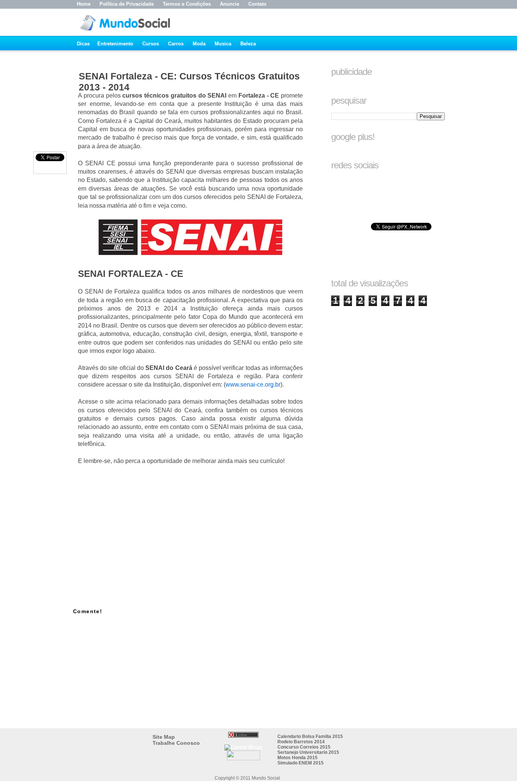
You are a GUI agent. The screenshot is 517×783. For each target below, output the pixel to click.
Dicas (83, 44)
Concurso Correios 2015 (303, 747)
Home (83, 4)
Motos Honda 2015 (297, 757)
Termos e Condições (187, 4)
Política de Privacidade (127, 4)
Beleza (248, 44)
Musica (223, 44)
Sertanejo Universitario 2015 (308, 752)
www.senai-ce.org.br (253, 384)
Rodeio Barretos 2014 (301, 741)
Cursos (150, 44)
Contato (257, 4)
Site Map (164, 737)
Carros (176, 44)
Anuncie (229, 4)
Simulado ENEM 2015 (300, 763)
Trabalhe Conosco (176, 743)
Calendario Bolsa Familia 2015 (310, 736)
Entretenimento (115, 44)
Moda (199, 44)
